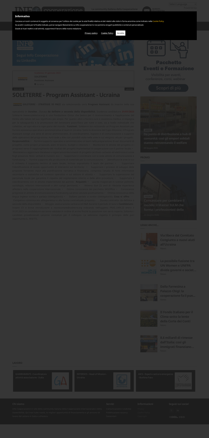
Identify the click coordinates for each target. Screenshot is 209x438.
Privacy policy (91, 33)
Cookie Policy (158, 21)
